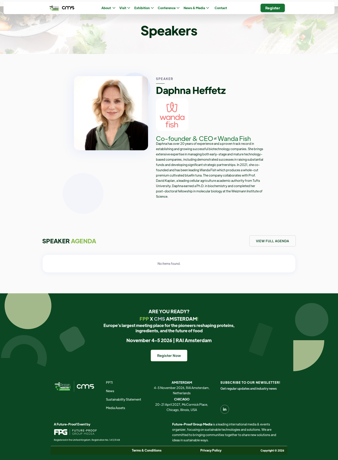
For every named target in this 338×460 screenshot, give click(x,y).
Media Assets (115, 408)
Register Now (169, 355)
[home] (61, 8)
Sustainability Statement (123, 399)
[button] (108, 8)
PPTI (109, 382)
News (110, 391)
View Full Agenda (272, 241)
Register (272, 7)
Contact (221, 8)
